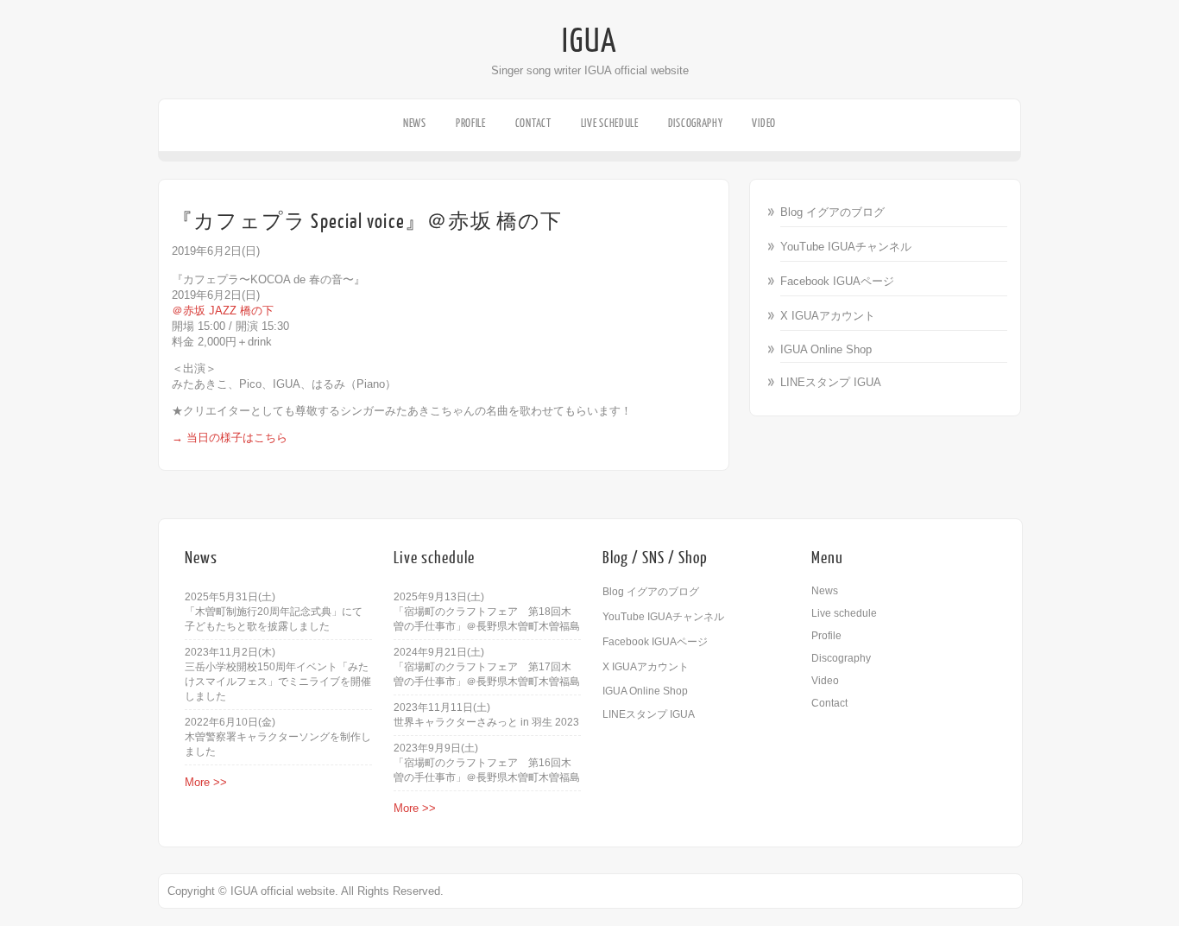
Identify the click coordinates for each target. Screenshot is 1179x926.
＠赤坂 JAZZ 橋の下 (223, 310)
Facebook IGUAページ (837, 281)
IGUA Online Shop (826, 349)
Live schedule (610, 123)
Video (764, 123)
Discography (695, 123)
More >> (206, 782)
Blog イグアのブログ (832, 212)
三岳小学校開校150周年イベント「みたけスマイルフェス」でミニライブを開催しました (278, 681)
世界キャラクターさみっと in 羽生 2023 (486, 722)
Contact (533, 123)
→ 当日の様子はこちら (229, 437)
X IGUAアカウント (827, 315)
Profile (471, 123)
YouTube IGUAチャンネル (845, 246)
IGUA (589, 41)
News (414, 123)
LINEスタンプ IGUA (830, 382)
